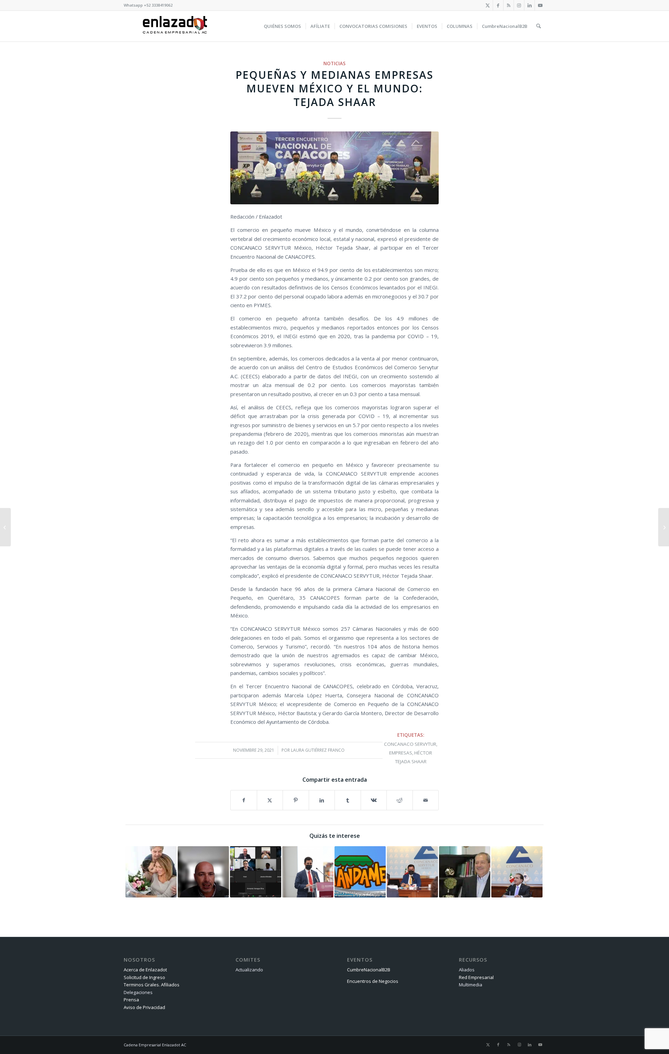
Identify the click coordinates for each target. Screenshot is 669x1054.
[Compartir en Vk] (374, 800)
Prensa (131, 999)
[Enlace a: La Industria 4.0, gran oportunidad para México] (203, 871)
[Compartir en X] (270, 800)
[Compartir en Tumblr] (348, 800)
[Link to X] (488, 5)
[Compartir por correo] (426, 800)
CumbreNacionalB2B (368, 969)
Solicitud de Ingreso (144, 977)
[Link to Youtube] (540, 5)
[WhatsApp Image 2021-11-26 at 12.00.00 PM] (334, 167)
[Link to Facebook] (498, 5)
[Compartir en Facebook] (244, 800)
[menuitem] (282, 26)
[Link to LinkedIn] (529, 5)
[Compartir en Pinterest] (296, 800)
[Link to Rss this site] (508, 5)
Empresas (400, 753)
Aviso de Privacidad (144, 1007)
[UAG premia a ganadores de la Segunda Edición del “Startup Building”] (5, 527)
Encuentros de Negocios (372, 981)
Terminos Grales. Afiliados (151, 984)
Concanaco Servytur (410, 744)
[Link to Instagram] (519, 5)
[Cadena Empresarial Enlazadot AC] (175, 26)
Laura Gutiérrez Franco (318, 750)
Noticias (334, 63)
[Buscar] (538, 26)
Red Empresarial (476, 977)
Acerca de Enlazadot (145, 969)
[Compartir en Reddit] (400, 800)
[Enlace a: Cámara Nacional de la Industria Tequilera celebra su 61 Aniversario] (464, 871)
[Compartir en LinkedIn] (322, 800)
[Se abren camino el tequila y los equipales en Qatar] (663, 527)
